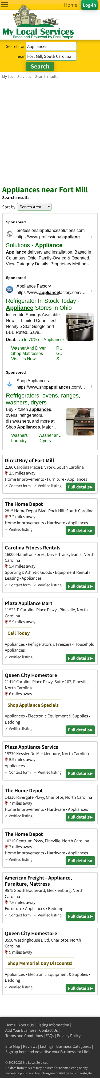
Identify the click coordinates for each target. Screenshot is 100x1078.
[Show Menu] (4, 4)
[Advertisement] (50, 132)
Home (10, 1024)
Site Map (12, 1046)
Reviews (30, 1046)
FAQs (50, 1035)
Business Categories (73, 1046)
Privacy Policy (69, 1035)
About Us (26, 1024)
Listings (47, 1046)
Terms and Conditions (24, 1035)
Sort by (8, 207)
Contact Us (48, 1030)
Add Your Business (21, 1030)
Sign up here (16, 1051)
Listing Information (53, 1024)
